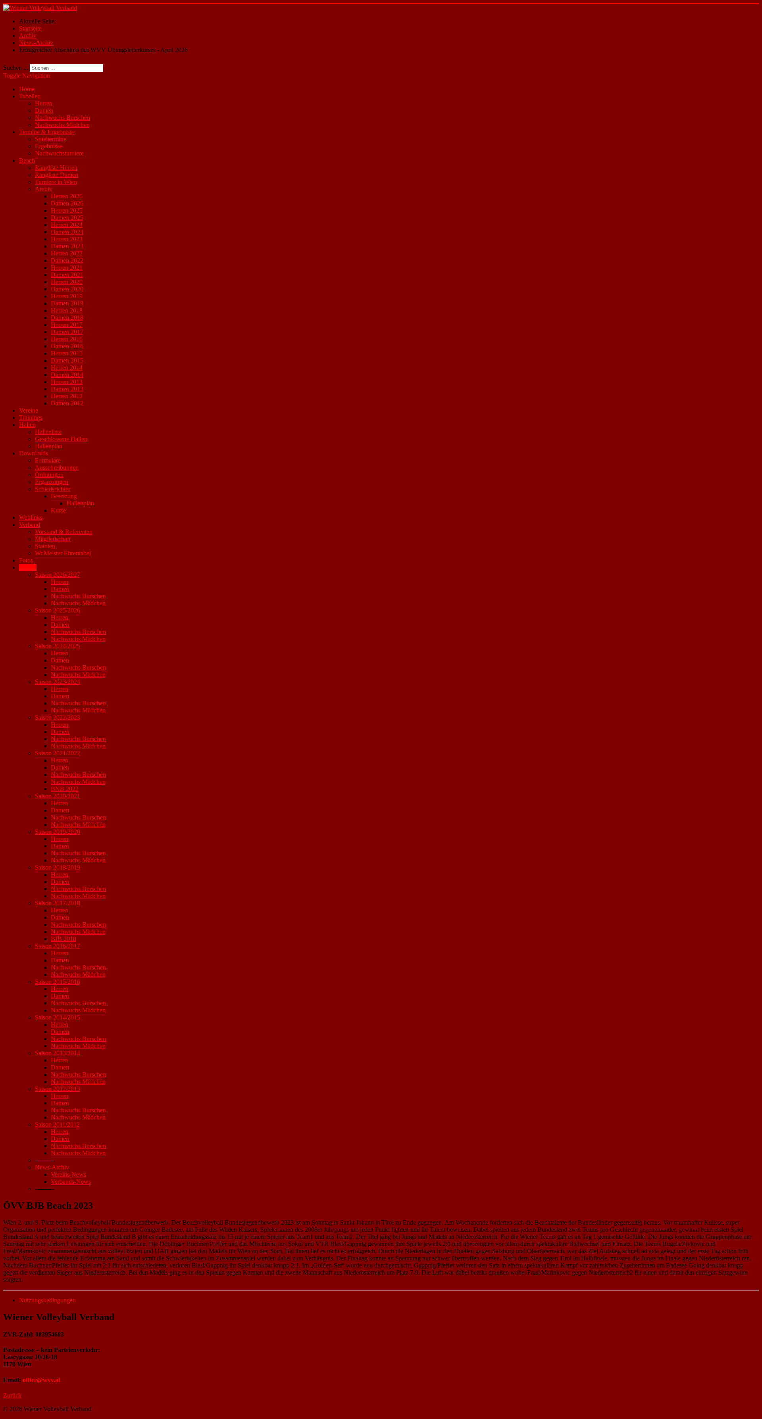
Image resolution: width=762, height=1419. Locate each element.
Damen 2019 (67, 303)
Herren (43, 103)
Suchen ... (15, 67)
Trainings (30, 417)
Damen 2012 (67, 403)
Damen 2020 (67, 289)
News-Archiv (52, 1167)
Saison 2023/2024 (57, 681)
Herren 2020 (67, 281)
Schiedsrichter (52, 489)
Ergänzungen (51, 481)
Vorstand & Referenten (63, 531)
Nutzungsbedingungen (47, 1300)
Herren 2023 (67, 239)
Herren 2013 (67, 381)
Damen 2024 (67, 231)
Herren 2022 (67, 253)
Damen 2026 (67, 203)
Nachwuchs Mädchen (62, 124)
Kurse (58, 510)
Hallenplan (48, 446)
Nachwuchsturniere (59, 153)
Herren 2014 (67, 367)
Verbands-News (71, 1181)
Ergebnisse (48, 146)
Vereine (28, 410)
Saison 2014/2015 (57, 1017)
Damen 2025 (67, 217)
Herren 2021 (67, 267)
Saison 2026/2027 (57, 574)
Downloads (33, 453)
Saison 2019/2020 (57, 831)
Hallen (27, 424)
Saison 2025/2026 (57, 610)
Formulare (48, 460)
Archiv (43, 189)
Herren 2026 (67, 196)
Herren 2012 (67, 396)
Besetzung (64, 496)
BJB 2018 (63, 938)
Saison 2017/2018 (57, 903)
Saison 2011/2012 (57, 1124)
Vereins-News (68, 1174)
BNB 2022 (65, 788)
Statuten (45, 546)
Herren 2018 (67, 310)
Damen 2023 (67, 246)
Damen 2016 (67, 346)
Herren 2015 (67, 353)
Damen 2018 (67, 317)
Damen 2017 (67, 331)
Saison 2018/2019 (57, 867)
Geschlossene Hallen (61, 439)
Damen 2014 (67, 374)
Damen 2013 (67, 389)
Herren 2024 (67, 224)
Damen (44, 110)
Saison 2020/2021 (57, 796)
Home (27, 89)
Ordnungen (49, 474)
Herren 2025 (67, 210)
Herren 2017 (67, 324)
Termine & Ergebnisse (47, 132)
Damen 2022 (67, 260)
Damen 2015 (67, 360)
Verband (29, 524)
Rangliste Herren (56, 167)
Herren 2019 (67, 296)
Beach (27, 160)
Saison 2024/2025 (57, 646)
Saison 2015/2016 (57, 981)
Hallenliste (48, 431)
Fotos (26, 560)
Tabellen (29, 96)
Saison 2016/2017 (57, 946)
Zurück (12, 1395)
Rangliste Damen (56, 174)
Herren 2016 (67, 339)
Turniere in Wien (56, 182)
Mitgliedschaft (53, 539)
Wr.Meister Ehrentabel (63, 553)
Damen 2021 (67, 274)
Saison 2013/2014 (57, 1053)
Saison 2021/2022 (57, 753)
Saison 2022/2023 (57, 717)
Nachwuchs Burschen (62, 117)
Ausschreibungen (57, 467)
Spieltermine (50, 139)
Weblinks (30, 517)
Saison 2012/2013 (57, 1088)
